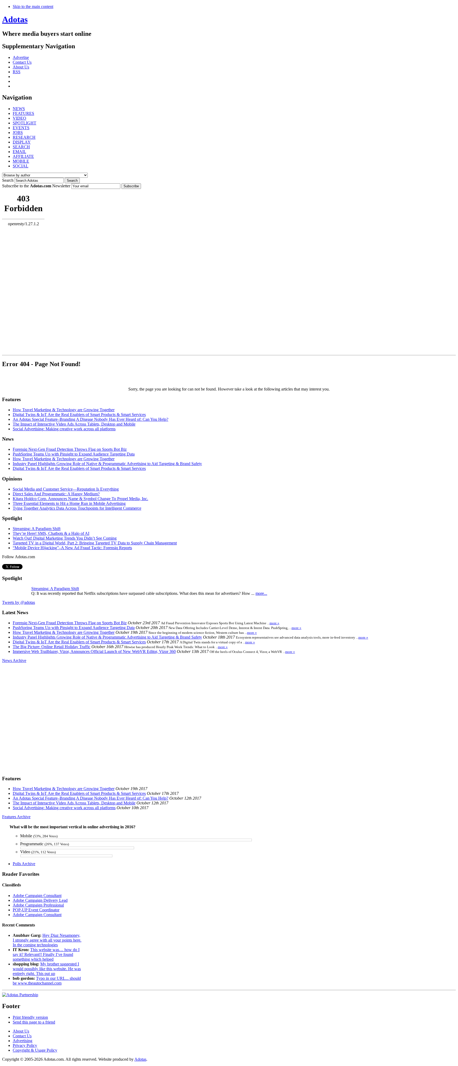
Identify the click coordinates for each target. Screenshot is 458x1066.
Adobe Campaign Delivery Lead (40, 900)
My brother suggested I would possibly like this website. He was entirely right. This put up (47, 969)
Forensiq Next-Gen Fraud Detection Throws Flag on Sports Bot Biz (70, 449)
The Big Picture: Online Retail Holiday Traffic (51, 646)
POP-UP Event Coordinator (36, 910)
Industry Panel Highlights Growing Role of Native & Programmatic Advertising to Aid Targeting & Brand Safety (107, 463)
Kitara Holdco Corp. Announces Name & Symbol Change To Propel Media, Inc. (80, 498)
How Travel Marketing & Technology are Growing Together (63, 410)
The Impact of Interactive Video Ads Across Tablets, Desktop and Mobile (74, 424)
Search (8, 180)
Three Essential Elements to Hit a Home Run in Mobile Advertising (69, 503)
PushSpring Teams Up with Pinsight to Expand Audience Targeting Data (74, 454)
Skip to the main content (33, 6)
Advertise (21, 57)
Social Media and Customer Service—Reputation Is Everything (66, 489)
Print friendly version (30, 1017)
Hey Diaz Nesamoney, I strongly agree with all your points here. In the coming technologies (47, 940)
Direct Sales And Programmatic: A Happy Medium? (56, 494)
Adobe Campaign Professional (38, 905)
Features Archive (16, 816)
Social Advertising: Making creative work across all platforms (64, 429)
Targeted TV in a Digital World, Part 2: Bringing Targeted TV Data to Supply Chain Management (95, 543)
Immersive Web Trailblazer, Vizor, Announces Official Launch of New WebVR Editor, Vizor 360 (94, 651)
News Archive (14, 660)
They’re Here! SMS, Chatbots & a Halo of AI (51, 533)
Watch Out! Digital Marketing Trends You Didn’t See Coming (65, 538)
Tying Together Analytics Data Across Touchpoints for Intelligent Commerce (77, 508)
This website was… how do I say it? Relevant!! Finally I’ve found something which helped (46, 954)
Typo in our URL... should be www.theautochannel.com (47, 980)
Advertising (22, 1040)
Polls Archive (24, 863)
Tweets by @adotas (18, 602)
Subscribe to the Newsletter (36, 186)
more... (261, 593)
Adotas (15, 19)
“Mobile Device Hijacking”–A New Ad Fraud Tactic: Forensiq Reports (72, 547)
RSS (16, 72)
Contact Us (22, 62)
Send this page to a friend (34, 1022)
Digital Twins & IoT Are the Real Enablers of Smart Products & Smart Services (79, 414)
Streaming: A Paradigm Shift (36, 528)
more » (274, 623)
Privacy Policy (25, 1045)
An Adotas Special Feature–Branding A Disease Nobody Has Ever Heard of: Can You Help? (90, 419)
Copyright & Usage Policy (35, 1050)
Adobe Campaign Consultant (37, 895)
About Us (21, 67)
